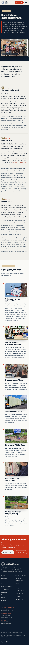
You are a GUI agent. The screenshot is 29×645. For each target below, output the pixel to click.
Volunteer (18, 596)
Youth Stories (5, 589)
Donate (17, 583)
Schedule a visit (19, 599)
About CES (4, 578)
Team (2, 583)
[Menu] (26, 2)
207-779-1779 (4, 622)
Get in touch (21, 552)
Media (3, 595)
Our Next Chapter (20, 590)
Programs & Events (6, 586)
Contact (3, 600)
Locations (4, 592)
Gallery (3, 597)
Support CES (19, 2)
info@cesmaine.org (6, 623)
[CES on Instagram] (6, 641)
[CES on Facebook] (2, 641)
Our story (3, 581)
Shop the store (19, 593)
